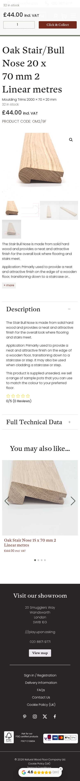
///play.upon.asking (40, 632)
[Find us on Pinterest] (24, 716)
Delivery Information (41, 683)
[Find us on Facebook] (54, 716)
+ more (9, 285)
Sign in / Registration (40, 675)
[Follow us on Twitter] (44, 716)
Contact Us (41, 697)
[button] (71, 139)
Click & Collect (58, 25)
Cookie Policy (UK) (41, 705)
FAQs (41, 690)
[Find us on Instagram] (34, 716)
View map (40, 653)
